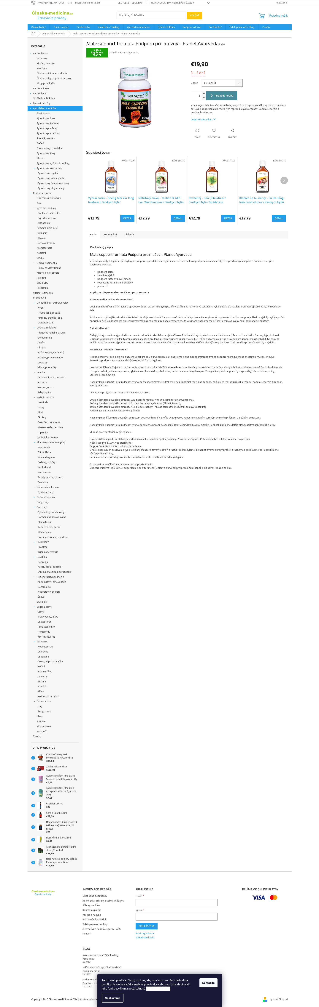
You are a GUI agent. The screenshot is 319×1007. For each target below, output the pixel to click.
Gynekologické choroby (51, 512)
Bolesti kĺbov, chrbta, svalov (53, 303)
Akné (40, 412)
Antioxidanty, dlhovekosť (52, 582)
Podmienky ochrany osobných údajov (172, 3)
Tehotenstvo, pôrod (49, 527)
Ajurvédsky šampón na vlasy (53, 183)
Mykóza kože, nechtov (50, 427)
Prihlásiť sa (147, 926)
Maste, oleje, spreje (48, 273)
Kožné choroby (45, 397)
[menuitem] (39, 27)
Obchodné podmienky (130, 3)
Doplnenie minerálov (49, 213)
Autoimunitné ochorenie (51, 377)
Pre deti (41, 278)
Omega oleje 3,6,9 (48, 228)
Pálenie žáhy (45, 672)
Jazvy (41, 407)
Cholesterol (44, 622)
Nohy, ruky (43, 502)
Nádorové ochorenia (48, 487)
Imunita (41, 372)
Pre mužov (43, 542)
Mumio (40, 158)
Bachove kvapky (46, 243)
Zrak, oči (42, 731)
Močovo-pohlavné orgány (51, 442)
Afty (40, 706)
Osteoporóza (45, 323)
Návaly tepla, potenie (49, 567)
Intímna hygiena (46, 457)
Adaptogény (45, 392)
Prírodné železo (47, 218)
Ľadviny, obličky (46, 462)
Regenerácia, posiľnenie (50, 577)
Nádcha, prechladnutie (50, 358)
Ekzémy (42, 417)
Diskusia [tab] (129, 234)
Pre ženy (42, 68)
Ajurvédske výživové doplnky (53, 163)
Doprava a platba (91, 910)
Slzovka (41, 238)
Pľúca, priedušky (47, 367)
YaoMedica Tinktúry (44, 98)
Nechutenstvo (45, 647)
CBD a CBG (42, 283)
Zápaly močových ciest (51, 477)
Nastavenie (112, 998)
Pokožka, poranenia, (49, 422)
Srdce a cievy (44, 607)
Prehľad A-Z (39, 298)
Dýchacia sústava (46, 328)
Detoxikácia (44, 587)
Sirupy (40, 258)
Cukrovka (43, 652)
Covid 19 (42, 363)
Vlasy (40, 716)
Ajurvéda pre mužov (48, 133)
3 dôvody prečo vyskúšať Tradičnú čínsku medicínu (101, 969)
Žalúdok (42, 686)
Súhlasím (208, 983)
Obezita (42, 677)
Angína (41, 342)
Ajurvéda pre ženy (47, 128)
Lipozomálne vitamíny (49, 198)
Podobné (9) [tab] (110, 234)
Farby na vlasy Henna (49, 268)
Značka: (124, 52)
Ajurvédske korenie (48, 123)
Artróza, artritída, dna (50, 318)
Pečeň (40, 143)
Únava (41, 597)
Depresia (43, 562)
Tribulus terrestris (48, 552)
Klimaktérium (45, 522)
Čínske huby (40, 93)
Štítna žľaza (44, 452)
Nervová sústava (46, 497)
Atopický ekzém (46, 138)
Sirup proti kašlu (46, 83)
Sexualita (43, 482)
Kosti (41, 308)
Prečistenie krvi (46, 627)
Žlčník (41, 691)
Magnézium (44, 223)
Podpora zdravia (42, 193)
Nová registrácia (145, 933)
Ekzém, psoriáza (46, 63)
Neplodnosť (44, 467)
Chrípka (42, 347)
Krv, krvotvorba (46, 637)
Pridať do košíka (224, 95)
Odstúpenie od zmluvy (95, 924)
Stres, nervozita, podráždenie (55, 572)
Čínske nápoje (41, 88)
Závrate (41, 721)
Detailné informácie (201, 119)
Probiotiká (42, 288)
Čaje (39, 203)
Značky (37, 736)
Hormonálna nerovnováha (52, 517)
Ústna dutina (44, 701)
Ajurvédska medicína (44, 108)
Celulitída (43, 402)
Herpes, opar (45, 387)
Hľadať (194, 15)
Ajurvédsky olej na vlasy (51, 188)
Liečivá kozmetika (47, 263)
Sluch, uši (42, 602)
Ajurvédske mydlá (48, 173)
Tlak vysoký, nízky (48, 617)
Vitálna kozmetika (43, 293)
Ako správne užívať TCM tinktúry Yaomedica (100, 957)
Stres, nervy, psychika (49, 148)
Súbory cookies (91, 905)
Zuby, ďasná (45, 711)
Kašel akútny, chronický (51, 353)
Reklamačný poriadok (94, 919)
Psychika (42, 557)
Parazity (42, 382)
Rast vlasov (43, 113)
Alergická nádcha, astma (51, 333)
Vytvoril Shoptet (279, 999)
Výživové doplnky (46, 208)
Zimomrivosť (44, 726)
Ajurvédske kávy (46, 153)
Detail (127, 218)
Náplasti (41, 253)
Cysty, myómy (46, 492)
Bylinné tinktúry (41, 103)
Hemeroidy (44, 632)
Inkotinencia (44, 472)
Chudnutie (43, 657)
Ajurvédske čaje (46, 118)
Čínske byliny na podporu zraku (54, 78)
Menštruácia (44, 532)
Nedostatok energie (49, 592)
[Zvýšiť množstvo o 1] (204, 93)
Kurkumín (42, 233)
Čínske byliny (40, 53)
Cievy (41, 612)
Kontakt (86, 934)
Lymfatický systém (47, 437)
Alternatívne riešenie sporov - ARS (101, 929)
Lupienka (43, 432)
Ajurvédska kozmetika (49, 168)
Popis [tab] (93, 234)
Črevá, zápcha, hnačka (50, 661)
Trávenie (42, 58)
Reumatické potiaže (49, 313)
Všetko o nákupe (91, 915)
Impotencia (44, 447)
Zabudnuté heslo (145, 937)
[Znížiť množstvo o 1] (204, 98)
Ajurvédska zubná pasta (51, 178)
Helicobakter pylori (48, 696)
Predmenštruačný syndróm (53, 537)
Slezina (42, 682)
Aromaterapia (44, 248)
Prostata (42, 547)
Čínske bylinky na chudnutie (52, 73)
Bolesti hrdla (45, 338)
